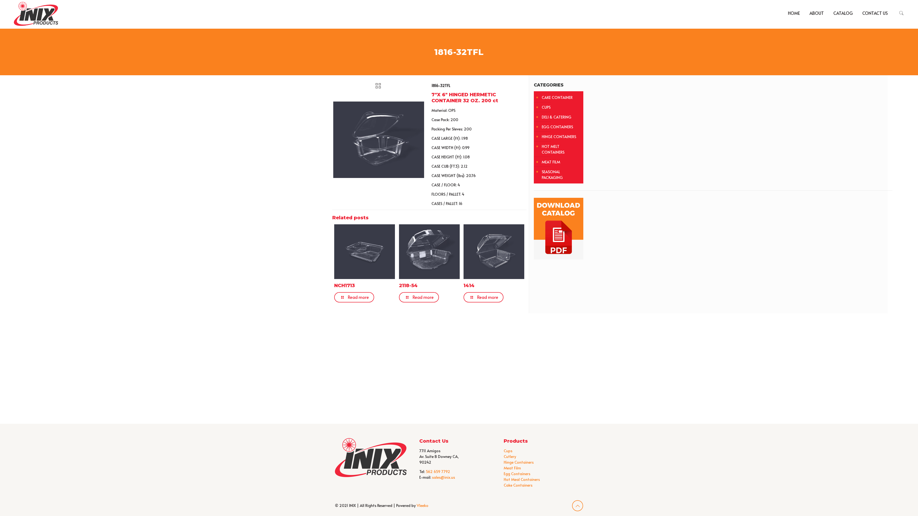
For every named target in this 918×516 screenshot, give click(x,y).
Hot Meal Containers (522, 479)
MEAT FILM (551, 161)
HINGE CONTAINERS (559, 136)
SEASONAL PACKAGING (552, 174)
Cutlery (510, 456)
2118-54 (408, 285)
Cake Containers (518, 485)
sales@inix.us (443, 477)
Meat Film (512, 467)
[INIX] (36, 13)
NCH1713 (344, 285)
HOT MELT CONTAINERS (553, 149)
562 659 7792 (438, 471)
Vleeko (422, 505)
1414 (469, 285)
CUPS (546, 107)
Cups (508, 450)
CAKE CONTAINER (557, 97)
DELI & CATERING (556, 116)
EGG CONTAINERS (557, 126)
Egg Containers (517, 473)
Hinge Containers (519, 462)
